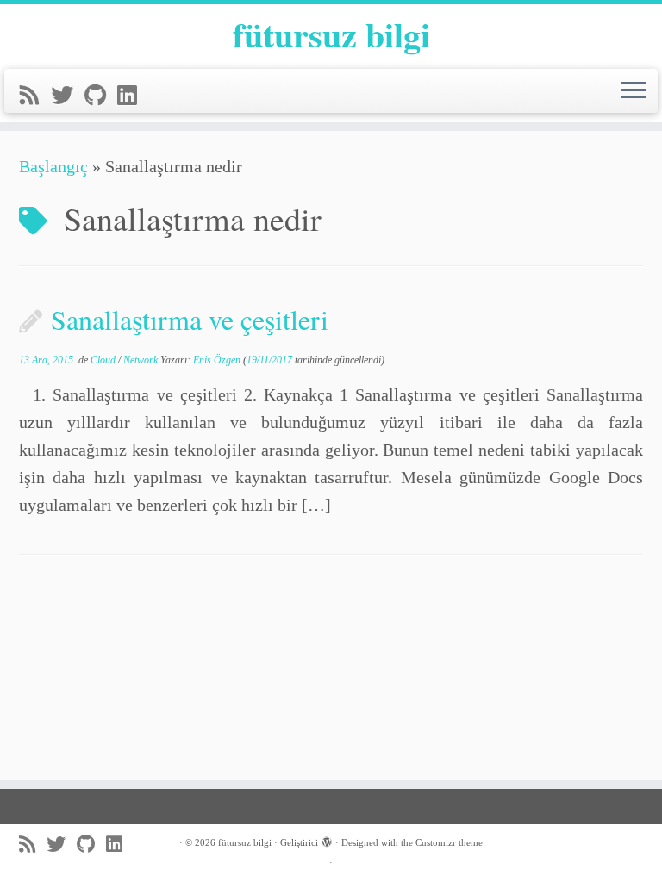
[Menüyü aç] (633, 91)
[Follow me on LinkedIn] (132, 96)
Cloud (104, 360)
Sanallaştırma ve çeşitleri (189, 319)
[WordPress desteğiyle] (327, 840)
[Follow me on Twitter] (67, 96)
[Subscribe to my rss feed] (35, 96)
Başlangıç (53, 166)
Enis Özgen (216, 360)
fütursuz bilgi (331, 34)
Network (141, 360)
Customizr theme (449, 842)
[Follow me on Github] (100, 96)
